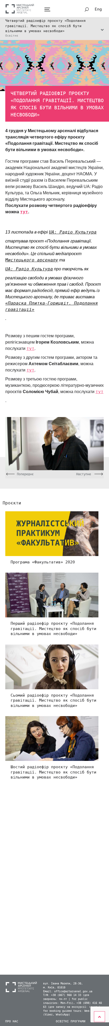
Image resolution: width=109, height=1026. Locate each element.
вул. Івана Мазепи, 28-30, (63, 983)
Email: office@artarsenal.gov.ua (67, 991)
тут (24, 212)
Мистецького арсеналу (31, 260)
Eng (98, 9)
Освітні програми (70, 1021)
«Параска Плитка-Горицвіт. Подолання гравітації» (51, 306)
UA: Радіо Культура (73, 232)
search (86, 9)
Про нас (11, 1021)
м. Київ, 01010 (54, 987)
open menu (47, 9)
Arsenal (19, 8)
